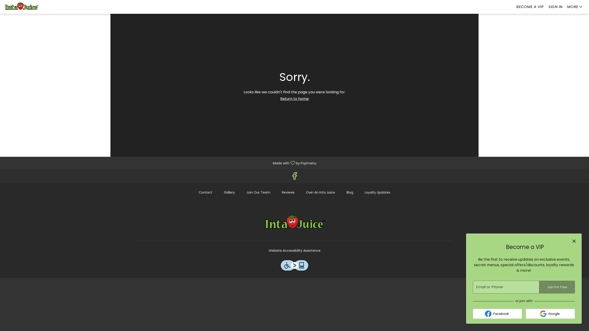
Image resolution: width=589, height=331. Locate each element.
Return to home (294, 98)
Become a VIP (530, 6)
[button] (575, 6)
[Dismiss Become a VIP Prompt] (574, 241)
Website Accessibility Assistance (294, 250)
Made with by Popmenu (159, 163)
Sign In (556, 6)
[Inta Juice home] (24, 7)
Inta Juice (294, 223)
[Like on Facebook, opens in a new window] (294, 177)
